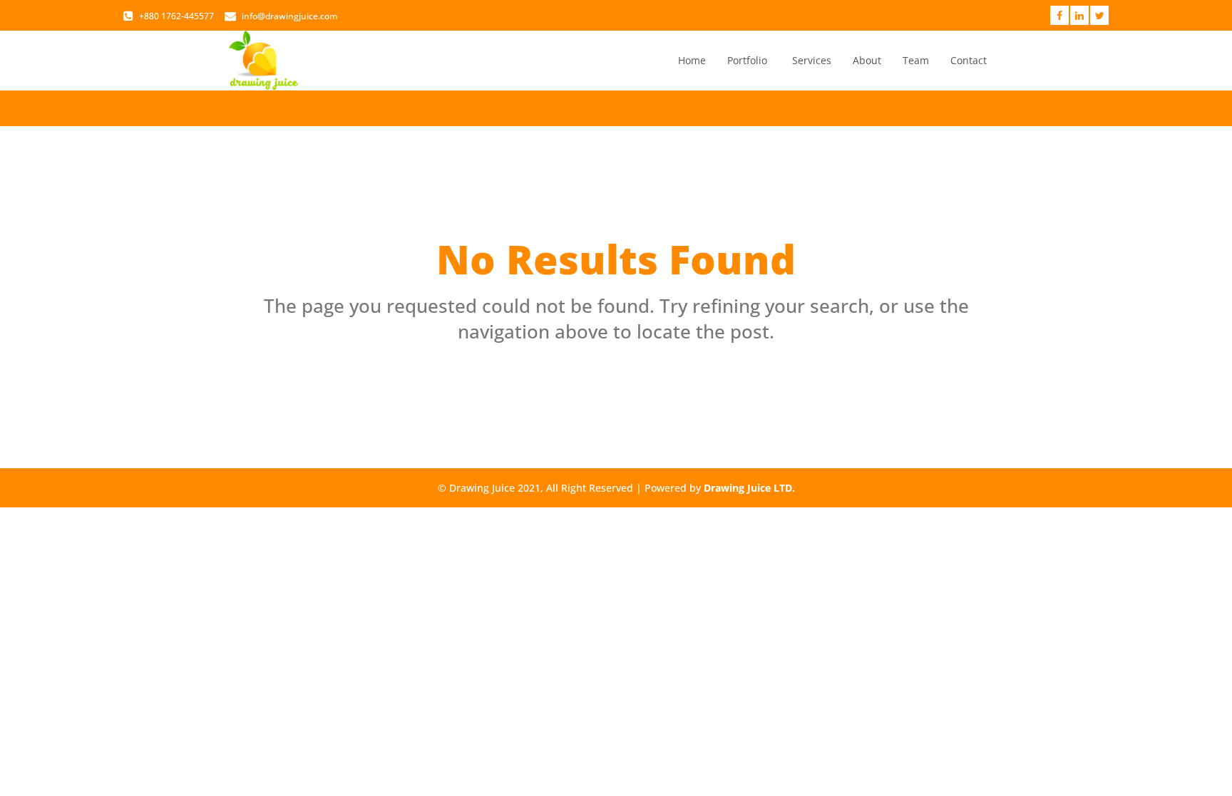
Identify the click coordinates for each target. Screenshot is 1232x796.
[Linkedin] (1079, 15)
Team (916, 60)
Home (692, 60)
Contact (968, 60)
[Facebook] (1059, 15)
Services (811, 60)
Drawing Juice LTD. (749, 488)
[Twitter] (1099, 15)
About (867, 60)
